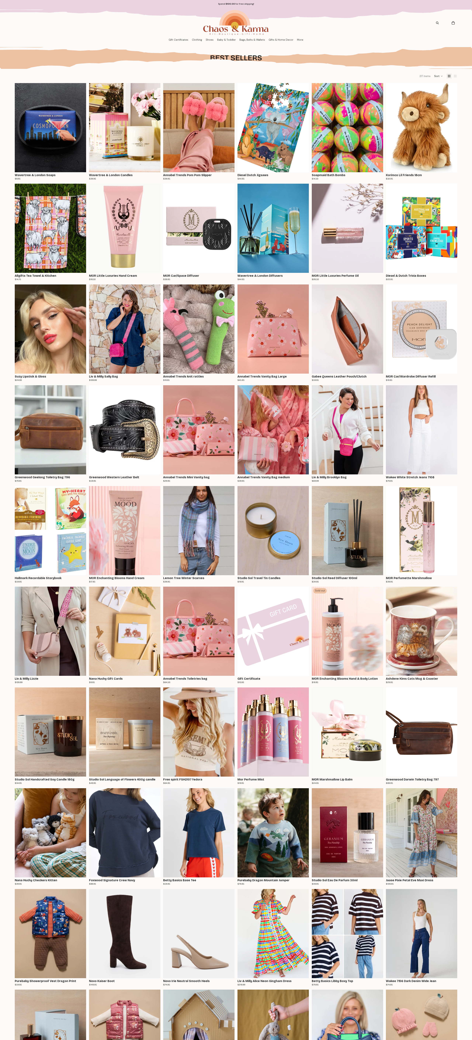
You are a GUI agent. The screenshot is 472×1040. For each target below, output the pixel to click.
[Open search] (437, 23)
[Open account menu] (445, 23)
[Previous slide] (20, 127)
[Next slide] (80, 127)
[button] (438, 76)
